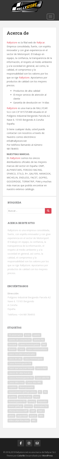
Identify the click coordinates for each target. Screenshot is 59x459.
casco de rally (15, 358)
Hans (36, 396)
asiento (36, 335)
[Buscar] (48, 211)
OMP (32, 411)
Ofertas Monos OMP (18, 411)
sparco (33, 415)
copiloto (13, 387)
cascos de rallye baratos (20, 373)
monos (28, 406)
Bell (44, 344)
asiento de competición (20, 339)
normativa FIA (41, 406)
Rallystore (12, 42)
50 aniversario (15, 335)
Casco (21, 349)
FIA (45, 392)
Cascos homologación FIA (21, 377)
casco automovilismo (37, 349)
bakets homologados (29, 344)
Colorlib (21, 455)
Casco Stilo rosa (16, 382)
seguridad (22, 415)
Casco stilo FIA (42, 377)
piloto (11, 415)
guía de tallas (25, 396)
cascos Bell (41, 368)
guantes (12, 396)
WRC (34, 420)
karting (32, 401)
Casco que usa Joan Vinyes (21, 368)
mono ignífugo (15, 406)
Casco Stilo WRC (34, 382)
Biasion (12, 349)
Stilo (41, 415)
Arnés (27, 335)
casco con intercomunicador (22, 354)
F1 (40, 392)
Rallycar (41, 42)
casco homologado (33, 358)
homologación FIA (17, 401)
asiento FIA (39, 339)
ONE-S (41, 411)
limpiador (42, 401)
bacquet (12, 344)
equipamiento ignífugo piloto (22, 392)
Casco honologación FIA (20, 363)
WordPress (47, 455)
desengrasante (26, 387)
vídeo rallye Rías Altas (19, 420)
